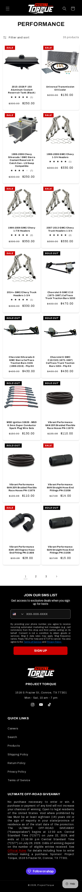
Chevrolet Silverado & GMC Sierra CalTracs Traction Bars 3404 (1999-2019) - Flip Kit (22, 361)
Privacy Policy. (54, 642)
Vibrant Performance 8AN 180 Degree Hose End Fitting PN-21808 (22, 549)
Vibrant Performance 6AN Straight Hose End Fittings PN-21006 (60, 549)
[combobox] (17, 614)
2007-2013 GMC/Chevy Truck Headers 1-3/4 (60, 229)
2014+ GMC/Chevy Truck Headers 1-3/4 (22, 294)
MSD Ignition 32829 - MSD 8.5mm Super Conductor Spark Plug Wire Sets (22, 425)
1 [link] (26, 576)
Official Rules (17, 850)
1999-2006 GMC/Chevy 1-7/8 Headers (21, 229)
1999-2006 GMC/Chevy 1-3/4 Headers (60, 156)
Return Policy (17, 763)
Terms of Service (32, 642)
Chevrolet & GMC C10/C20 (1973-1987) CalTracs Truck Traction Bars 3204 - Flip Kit (60, 361)
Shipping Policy (18, 754)
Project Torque (45, 885)
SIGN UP (40, 650)
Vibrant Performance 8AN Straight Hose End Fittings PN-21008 (60, 487)
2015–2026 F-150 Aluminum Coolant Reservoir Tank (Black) (21, 89)
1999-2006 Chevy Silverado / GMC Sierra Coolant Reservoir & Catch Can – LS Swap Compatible (21, 160)
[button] (7, 8)
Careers (13, 728)
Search (12, 737)
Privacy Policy (17, 771)
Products (14, 745)
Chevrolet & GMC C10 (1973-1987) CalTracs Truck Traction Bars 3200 (60, 295)
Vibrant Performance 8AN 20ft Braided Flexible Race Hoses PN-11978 (60, 425)
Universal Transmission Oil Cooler (60, 88)
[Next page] (56, 576)
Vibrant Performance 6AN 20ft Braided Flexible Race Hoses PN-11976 (22, 487)
